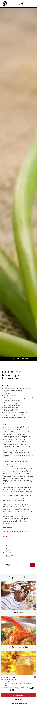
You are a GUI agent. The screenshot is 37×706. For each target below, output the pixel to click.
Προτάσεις (9, 545)
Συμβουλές (9, 556)
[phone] (19, 4)
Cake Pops (18, 612)
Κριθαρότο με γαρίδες (18, 647)
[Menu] (32, 3)
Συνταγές (25, 359)
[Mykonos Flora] (4, 3)
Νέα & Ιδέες (15, 359)
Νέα (7, 549)
